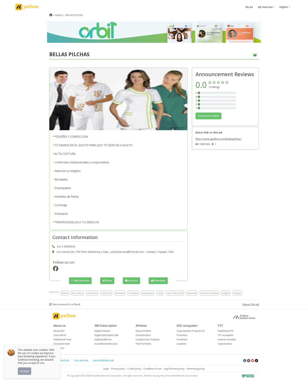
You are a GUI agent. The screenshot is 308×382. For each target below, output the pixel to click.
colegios (226, 293)
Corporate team (61, 343)
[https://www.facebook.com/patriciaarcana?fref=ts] (55, 269)
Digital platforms (102, 339)
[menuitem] (50, 15)
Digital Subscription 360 (106, 335)
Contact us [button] (58, 348)
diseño (64, 293)
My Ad (249, 7)
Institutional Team (62, 339)
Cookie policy (134, 368)
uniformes (106, 293)
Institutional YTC (226, 330)
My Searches (265, 7)
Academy (181, 343)
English (283, 7)
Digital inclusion (102, 330)
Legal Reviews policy (174, 368)
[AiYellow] (64, 316)
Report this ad (251, 304)
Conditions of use (152, 368)
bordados (119, 293)
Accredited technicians (105, 343)
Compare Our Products (147, 339)
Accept (24, 371)
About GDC (59, 330)
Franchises (182, 339)
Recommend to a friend (66, 304)
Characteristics (143, 335)
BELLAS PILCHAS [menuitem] (74, 15)
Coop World (59, 335)
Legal (106, 368)
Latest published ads (103, 360)
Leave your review (208, 115)
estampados (147, 293)
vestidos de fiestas (209, 293)
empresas (192, 293)
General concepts (227, 339)
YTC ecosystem (225, 335)
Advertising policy (196, 368)
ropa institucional (175, 293)
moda (160, 293)
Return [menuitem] (59, 15)
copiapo (237, 293)
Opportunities (225, 343)
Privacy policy (118, 368)
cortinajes (133, 293)
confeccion (92, 293)
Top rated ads (81, 360)
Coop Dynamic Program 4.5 (191, 330)
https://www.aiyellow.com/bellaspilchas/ (218, 139)
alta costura (77, 293)
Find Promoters (143, 343)
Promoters (182, 335)
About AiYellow (143, 330)
